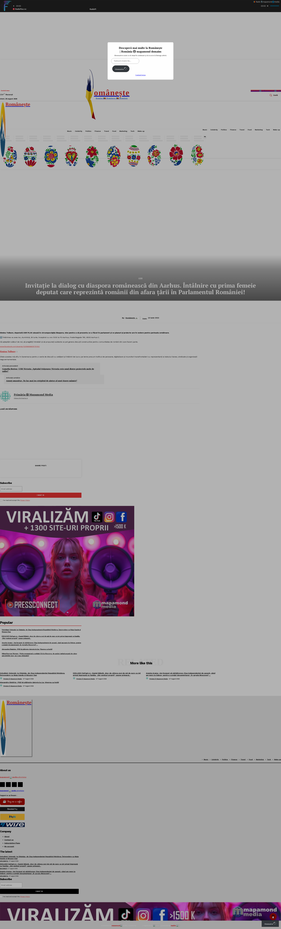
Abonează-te (119, 69)
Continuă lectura (140, 75)
